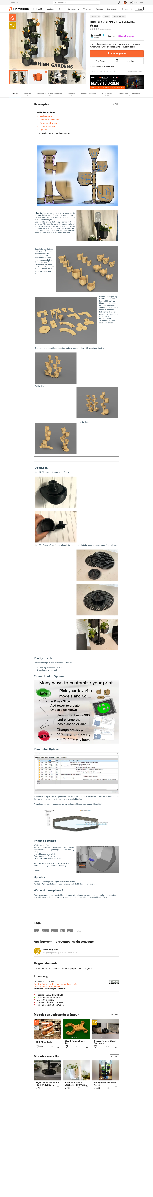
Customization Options (50, 119)
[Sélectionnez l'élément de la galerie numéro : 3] (48, 1037)
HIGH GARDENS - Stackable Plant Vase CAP (75, 1083)
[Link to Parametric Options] (61, 749)
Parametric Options (48, 123)
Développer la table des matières (55, 133)
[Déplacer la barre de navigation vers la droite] (131, 8)
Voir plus (114, 1015)
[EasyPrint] (119, 3)
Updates (43, 129)
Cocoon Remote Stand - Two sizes (105, 1042)
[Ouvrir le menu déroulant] (141, 21)
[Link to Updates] (46, 877)
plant (36, 931)
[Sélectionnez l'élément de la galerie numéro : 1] (44, 1037)
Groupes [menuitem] (125, 9)
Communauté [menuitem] (73, 9)
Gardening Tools (108, 66)
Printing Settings (47, 126)
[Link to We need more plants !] (64, 890)
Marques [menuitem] (99, 9)
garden (54, 931)
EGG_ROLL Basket (44, 1042)
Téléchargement (118, 53)
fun (62, 931)
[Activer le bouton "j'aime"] (37, 1046)
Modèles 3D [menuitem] (38, 9)
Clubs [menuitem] (61, 9)
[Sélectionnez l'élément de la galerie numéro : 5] (80, 1037)
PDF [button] (116, 104)
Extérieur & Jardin (119, 16)
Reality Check (46, 116)
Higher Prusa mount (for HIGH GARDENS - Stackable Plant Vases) (47, 1083)
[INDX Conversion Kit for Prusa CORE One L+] (117, 82)
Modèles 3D (96, 16)
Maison (107, 16)
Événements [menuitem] (112, 9)
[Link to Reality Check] (53, 658)
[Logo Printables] (19, 9)
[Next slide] (84, 77)
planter (45, 931)
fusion (70, 931)
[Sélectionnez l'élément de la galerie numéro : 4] (50, 1037)
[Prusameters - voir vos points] (125, 2)
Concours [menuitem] (87, 9)
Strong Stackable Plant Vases (105, 1083)
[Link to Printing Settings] (57, 840)
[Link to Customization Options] (66, 676)
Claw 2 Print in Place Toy (75, 1042)
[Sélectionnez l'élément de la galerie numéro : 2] (46, 1037)
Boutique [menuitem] (50, 9)
